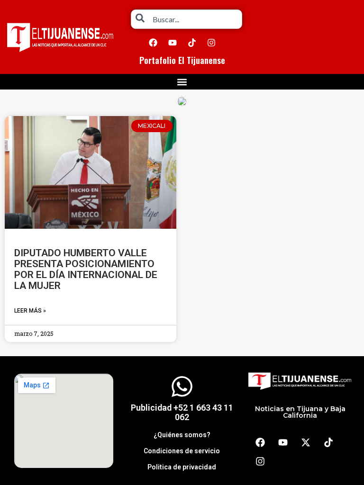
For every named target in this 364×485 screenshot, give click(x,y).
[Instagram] (211, 42)
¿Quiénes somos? (182, 435)
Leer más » (30, 310)
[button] (182, 82)
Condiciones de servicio (182, 451)
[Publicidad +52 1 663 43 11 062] (182, 386)
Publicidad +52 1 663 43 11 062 (182, 412)
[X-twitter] (305, 442)
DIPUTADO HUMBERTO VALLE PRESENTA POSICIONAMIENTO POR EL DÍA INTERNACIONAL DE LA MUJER (85, 269)
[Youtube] (172, 42)
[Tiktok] (191, 42)
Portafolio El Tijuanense (182, 60)
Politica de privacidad (181, 467)
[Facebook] (153, 42)
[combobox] (186, 19)
